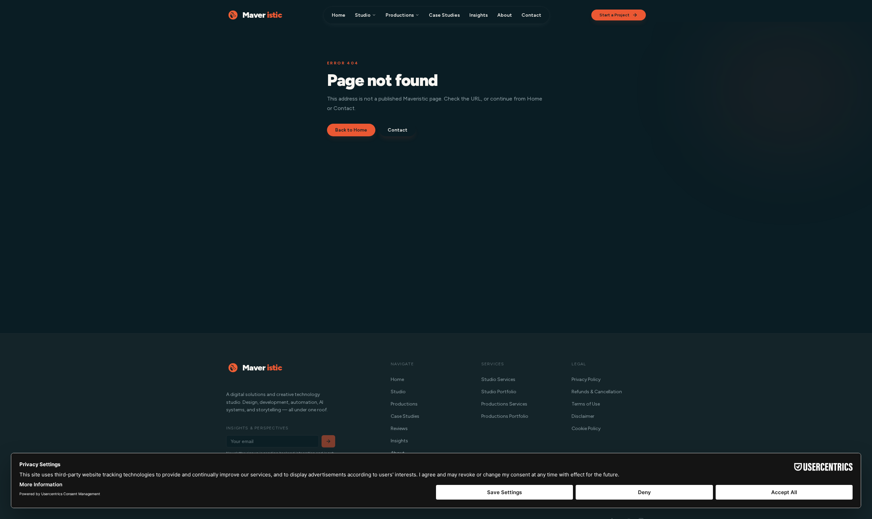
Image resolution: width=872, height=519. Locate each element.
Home (338, 15)
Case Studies (444, 15)
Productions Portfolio (504, 416)
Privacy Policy (586, 379)
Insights (478, 15)
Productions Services (504, 404)
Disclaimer (583, 416)
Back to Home (351, 130)
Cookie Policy (586, 428)
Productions (400, 15)
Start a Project (614, 15)
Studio (363, 15)
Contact (531, 15)
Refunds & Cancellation (597, 392)
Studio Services (498, 379)
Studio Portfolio (498, 392)
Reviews (399, 428)
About (504, 15)
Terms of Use (586, 404)
